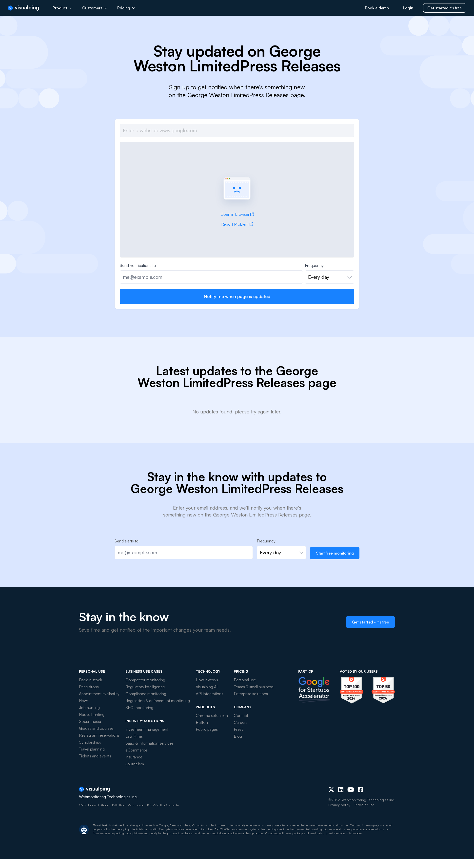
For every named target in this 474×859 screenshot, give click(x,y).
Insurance (133, 756)
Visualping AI (206, 686)
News (84, 700)
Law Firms (134, 736)
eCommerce (136, 750)
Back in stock (90, 679)
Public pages (207, 729)
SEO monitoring (139, 707)
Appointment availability (99, 693)
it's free (444, 7)
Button (202, 722)
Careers (240, 722)
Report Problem (235, 224)
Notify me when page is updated (237, 296)
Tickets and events (95, 755)
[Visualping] (23, 8)
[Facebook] (360, 790)
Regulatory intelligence (145, 686)
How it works (207, 679)
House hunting (91, 714)
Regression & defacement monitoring (157, 700)
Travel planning (92, 749)
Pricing (123, 7)
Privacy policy (339, 805)
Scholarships (90, 742)
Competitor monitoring (145, 679)
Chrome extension (212, 715)
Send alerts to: (127, 540)
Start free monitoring (335, 553)
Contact (241, 715)
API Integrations (209, 693)
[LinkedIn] (340, 790)
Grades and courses (96, 728)
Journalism (134, 763)
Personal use (245, 679)
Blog (238, 736)
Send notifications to (138, 265)
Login (408, 7)
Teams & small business (254, 686)
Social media (90, 721)
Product (60, 7)
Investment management (146, 729)
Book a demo (377, 7)
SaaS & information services (149, 743)
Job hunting (89, 707)
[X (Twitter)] (331, 790)
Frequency (314, 265)
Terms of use (364, 805)
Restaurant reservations (99, 735)
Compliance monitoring (145, 693)
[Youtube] (350, 790)
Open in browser (234, 214)
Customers (92, 7)
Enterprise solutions (251, 693)
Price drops (89, 686)
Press (238, 729)
